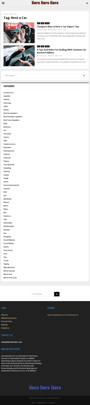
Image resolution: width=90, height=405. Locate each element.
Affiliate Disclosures (9, 318)
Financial (7, 158)
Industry (7, 189)
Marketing (7, 199)
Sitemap (4, 325)
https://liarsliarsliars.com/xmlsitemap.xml (62, 315)
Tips (42, 23)
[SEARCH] (83, 75)
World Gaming (9, 271)
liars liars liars (45, 3)
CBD (5, 141)
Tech (5, 254)
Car (39, 23)
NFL (5, 213)
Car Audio (7, 134)
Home (6, 182)
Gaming (7, 171)
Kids (5, 192)
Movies (6, 202)
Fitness (6, 161)
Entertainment (9, 151)
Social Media (9, 243)
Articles (6, 99)
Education (7, 147)
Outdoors (7, 216)
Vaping (6, 264)
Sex (5, 233)
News (6, 209)
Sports (6, 247)
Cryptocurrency (9, 144)
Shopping (7, 237)
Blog (5, 123)
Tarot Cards (8, 250)
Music (6, 206)
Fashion (7, 154)
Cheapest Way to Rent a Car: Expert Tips (58, 27)
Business (7, 127)
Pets (5, 219)
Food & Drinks (9, 165)
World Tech (8, 274)
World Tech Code (10, 278)
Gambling (7, 168)
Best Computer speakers (13, 117)
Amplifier (7, 96)
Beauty (6, 110)
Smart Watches (9, 240)
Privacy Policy (6, 321)
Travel (47, 23)
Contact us (5, 328)
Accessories (8, 93)
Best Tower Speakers (12, 120)
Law (5, 195)
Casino (6, 137)
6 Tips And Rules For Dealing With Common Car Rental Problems (61, 51)
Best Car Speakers (11, 113)
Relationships (9, 226)
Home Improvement (11, 185)
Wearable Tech (9, 267)
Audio (6, 106)
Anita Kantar (43, 30)
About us (4, 315)
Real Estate (8, 223)
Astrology (7, 103)
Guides (6, 175)
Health (6, 178)
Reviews (7, 230)
